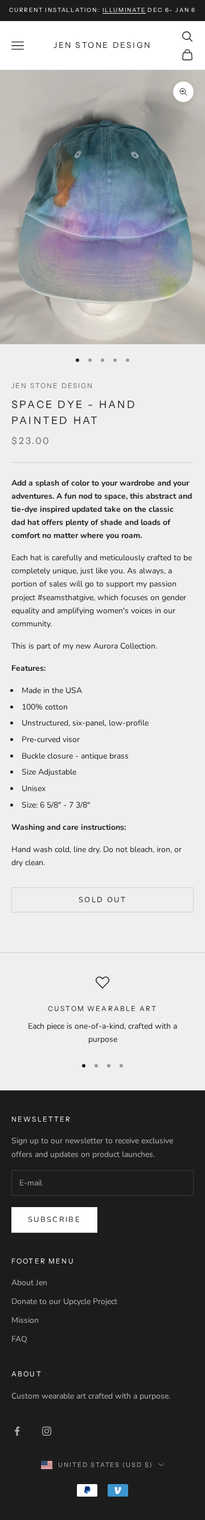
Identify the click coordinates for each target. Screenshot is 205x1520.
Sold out (102, 900)
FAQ (19, 1339)
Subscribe (54, 1220)
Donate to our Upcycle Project (64, 1301)
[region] (102, 1011)
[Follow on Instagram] (46, 1431)
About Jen (29, 1282)
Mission (25, 1320)
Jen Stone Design (52, 385)
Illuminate (124, 10)
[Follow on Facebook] (17, 1431)
